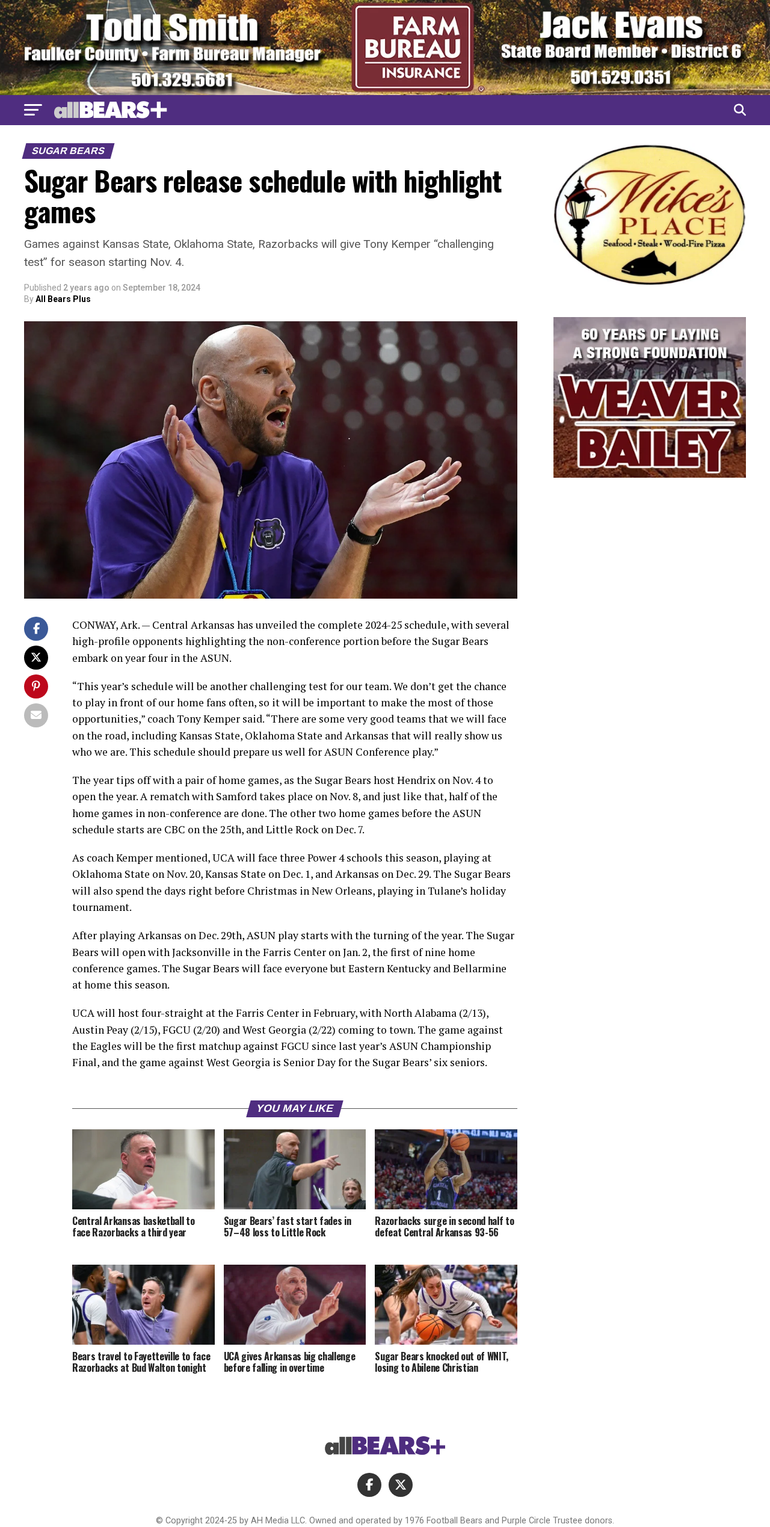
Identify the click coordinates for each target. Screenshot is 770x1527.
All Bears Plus (63, 299)
